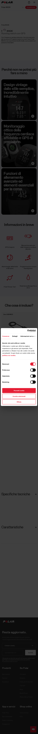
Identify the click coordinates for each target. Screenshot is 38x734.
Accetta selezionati (19, 396)
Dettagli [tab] (15, 336)
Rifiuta (19, 402)
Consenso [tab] (5, 336)
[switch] (33, 370)
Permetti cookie (19, 390)
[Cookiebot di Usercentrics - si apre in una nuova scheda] (27, 331)
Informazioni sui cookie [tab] (28, 336)
